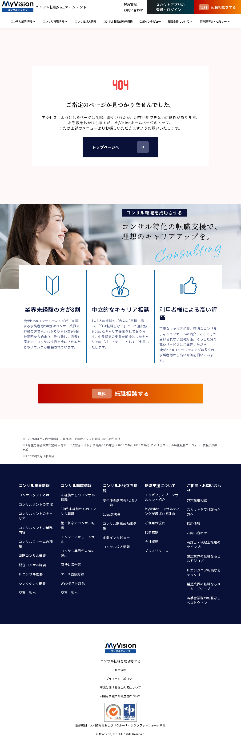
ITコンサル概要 (31, 574)
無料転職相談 (197, 500)
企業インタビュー (116, 537)
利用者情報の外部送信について (120, 696)
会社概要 (151, 541)
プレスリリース (156, 550)
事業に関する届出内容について (120, 687)
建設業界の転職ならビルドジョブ (204, 558)
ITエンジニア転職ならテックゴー (204, 572)
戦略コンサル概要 (32, 555)
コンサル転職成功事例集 (120, 525)
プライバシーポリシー (120, 679)
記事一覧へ (27, 592)
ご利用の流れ (155, 523)
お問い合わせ (197, 532)
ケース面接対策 (72, 574)
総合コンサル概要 (32, 564)
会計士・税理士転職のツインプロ (204, 544)
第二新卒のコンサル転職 (78, 525)
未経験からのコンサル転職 (78, 497)
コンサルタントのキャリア (36, 516)
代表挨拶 (151, 532)
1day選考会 (112, 514)
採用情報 (194, 523)
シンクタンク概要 (32, 583)
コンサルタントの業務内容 (36, 530)
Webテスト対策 (73, 583)
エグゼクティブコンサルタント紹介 (161, 497)
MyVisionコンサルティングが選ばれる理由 (162, 511)
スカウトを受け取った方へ (204, 512)
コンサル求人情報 (116, 546)
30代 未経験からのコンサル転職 (78, 511)
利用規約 (120, 670)
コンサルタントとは (34, 494)
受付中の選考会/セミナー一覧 (120, 502)
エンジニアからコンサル (78, 539)
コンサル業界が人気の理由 (78, 553)
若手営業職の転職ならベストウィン (204, 600)
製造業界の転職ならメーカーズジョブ (204, 586)
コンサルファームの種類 (36, 544)
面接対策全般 (71, 564)
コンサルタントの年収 (36, 504)
